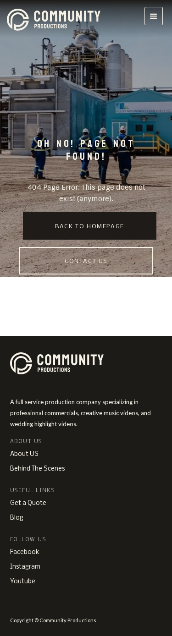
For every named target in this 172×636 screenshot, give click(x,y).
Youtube (22, 581)
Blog (16, 518)
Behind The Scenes (37, 469)
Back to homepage (89, 227)
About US (24, 454)
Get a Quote (28, 503)
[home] (57, 19)
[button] (153, 16)
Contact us (86, 261)
